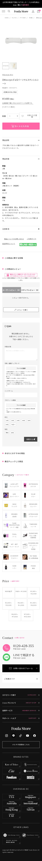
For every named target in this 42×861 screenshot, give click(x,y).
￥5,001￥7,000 (14, 615)
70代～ (13, 424)
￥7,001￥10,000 (27, 615)
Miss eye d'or (7, 75)
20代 (12, 420)
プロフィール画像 (10, 400)
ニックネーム (9, 391)
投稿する (29, 439)
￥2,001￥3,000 (8, 604)
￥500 (8, 591)
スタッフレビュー (30, 290)
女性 (12, 433)
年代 (6, 417)
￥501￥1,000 (21, 591)
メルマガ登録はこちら (21, 744)
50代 (29, 420)
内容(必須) (8, 346)
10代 (7, 420)
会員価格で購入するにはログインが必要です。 (17, 103)
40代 (23, 420)
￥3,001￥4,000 (21, 604)
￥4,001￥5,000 (33, 604)
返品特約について (8, 244)
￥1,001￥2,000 (33, 592)
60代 (7, 424)
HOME (7, 18)
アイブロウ (23, 18)
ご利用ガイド (31, 239)
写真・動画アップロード (12, 363)
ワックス (14, 18)
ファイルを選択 (21, 368)
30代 (18, 420)
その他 (31, 18)
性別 (6, 429)
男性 (7, 433)
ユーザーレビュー (12, 290)
